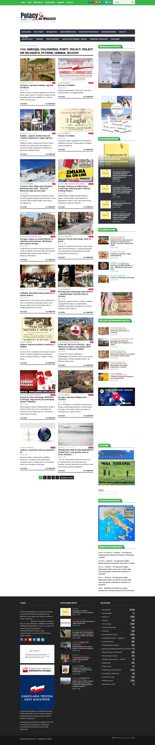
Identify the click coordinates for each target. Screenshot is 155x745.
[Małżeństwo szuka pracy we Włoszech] (105, 204)
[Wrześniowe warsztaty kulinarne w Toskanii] (103, 366)
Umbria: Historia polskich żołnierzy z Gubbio (37, 345)
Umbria (59, 53)
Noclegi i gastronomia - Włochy (118, 329)
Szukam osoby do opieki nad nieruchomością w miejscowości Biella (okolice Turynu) (122, 216)
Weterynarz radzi (108, 684)
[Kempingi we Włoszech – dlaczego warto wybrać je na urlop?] (103, 342)
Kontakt (70, 2)
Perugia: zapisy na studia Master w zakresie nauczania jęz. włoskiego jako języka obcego (36, 241)
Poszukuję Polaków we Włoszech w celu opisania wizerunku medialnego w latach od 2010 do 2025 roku (122, 191)
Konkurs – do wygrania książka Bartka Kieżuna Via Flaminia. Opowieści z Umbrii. (116, 555)
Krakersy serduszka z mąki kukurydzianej (120, 255)
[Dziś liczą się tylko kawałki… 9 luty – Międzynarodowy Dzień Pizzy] (103, 266)
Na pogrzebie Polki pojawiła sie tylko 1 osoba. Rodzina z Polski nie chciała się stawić (83, 634)
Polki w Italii (106, 666)
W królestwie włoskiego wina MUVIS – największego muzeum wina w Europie (75, 293)
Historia (105, 620)
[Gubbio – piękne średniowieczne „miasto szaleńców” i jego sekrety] (37, 120)
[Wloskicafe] (116, 459)
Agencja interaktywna (124, 737)
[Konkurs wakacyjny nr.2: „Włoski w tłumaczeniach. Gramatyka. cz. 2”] (65, 669)
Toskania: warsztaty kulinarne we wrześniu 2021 (122, 377)
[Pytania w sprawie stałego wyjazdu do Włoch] (37, 69)
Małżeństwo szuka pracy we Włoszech (122, 204)
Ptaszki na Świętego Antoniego (122, 277)
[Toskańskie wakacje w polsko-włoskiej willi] (65, 658)
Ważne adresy (50, 2)
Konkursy (60, 2)
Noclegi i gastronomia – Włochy (74, 39)
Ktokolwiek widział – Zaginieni (113, 638)
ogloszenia (49, 49)
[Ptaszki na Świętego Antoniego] (103, 279)
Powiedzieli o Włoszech (98, 39)
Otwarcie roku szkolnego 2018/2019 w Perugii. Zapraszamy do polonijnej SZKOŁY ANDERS (37, 399)
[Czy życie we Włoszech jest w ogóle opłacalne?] (65, 623)
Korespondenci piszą (68, 32)
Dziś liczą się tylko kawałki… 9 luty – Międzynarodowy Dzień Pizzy (121, 267)
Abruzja (33, 49)
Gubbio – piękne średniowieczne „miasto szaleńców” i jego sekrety (36, 136)
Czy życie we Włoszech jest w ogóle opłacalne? (83, 622)
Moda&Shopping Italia (110, 645)
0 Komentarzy (51, 104)
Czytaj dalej (23, 104)
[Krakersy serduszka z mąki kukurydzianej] (103, 255)
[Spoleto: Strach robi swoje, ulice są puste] (75, 223)
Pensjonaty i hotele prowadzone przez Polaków (82, 611)
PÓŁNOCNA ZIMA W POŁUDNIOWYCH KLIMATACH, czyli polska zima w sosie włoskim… (75, 452)
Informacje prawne (108, 32)
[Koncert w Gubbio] (75, 69)
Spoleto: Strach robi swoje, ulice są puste (74, 240)
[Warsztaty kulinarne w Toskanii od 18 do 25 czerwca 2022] (103, 354)
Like (91, 83)
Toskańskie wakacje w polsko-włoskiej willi (81, 659)
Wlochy (73, 53)
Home (23, 2)
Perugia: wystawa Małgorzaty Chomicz (72, 398)
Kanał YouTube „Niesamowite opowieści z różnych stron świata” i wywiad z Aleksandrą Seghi (121, 242)
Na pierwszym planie (124, 264)
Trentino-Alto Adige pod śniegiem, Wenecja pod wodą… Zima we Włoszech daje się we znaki (36, 188)
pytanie (47, 53)
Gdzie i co (122, 32)
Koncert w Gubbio (66, 85)
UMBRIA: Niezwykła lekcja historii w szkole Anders (37, 294)
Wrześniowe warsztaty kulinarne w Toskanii (119, 366)
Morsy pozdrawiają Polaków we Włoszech (117, 649)
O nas (29, 2)
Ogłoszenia (115, 39)
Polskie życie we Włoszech (88, 32)
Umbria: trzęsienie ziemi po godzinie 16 (37, 451)
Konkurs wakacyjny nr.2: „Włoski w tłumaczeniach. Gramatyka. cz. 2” (82, 670)
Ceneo (101, 490)
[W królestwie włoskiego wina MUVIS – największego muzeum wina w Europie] (75, 276)
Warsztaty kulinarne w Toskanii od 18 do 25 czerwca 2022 (122, 355)
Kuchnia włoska (28, 44)
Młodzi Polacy (27, 39)
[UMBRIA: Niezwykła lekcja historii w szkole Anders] (37, 276)
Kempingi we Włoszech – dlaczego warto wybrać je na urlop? (121, 343)
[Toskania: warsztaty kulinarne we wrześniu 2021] (103, 377)
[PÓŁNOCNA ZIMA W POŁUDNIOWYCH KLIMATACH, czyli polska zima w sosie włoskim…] (75, 434)
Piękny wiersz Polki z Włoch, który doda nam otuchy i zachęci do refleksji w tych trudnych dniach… (83, 683)
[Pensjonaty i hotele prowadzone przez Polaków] (65, 612)
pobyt (64, 49)
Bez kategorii (107, 613)
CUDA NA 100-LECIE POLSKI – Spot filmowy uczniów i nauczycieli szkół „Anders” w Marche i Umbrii (74, 346)
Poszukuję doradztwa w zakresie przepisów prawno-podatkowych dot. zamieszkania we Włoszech (123, 175)
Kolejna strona (67, 477)
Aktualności (26, 32)
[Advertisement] (114, 427)
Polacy (75, 49)
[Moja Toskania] (116, 485)
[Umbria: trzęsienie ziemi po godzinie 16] (37, 434)
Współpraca (38, 2)
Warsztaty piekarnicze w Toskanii (119, 331)
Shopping (39, 39)
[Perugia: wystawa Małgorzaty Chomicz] (75, 381)
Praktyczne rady (52, 39)
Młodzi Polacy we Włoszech (77, 184)
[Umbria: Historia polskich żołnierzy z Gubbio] (37, 328)
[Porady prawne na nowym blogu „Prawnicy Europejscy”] (65, 645)
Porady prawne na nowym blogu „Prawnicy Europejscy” (83, 647)
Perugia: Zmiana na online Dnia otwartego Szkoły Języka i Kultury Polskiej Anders (74, 188)
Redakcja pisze (51, 32)
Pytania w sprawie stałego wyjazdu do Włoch (36, 86)
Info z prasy (38, 32)
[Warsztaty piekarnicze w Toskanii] (103, 331)
